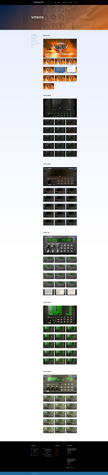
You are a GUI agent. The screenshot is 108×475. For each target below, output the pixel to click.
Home (56, 448)
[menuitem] (55, 2)
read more (69, 453)
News (56, 453)
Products (56, 450)
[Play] (60, 48)
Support (56, 455)
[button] (48, 62)
